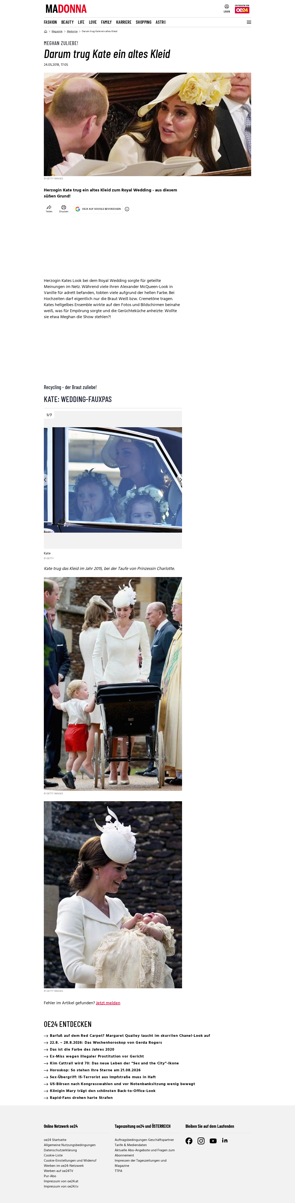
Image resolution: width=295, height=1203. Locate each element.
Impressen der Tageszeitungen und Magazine (141, 1163)
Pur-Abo (50, 1176)
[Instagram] (201, 1140)
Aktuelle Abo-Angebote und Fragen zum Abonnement (145, 1153)
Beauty (67, 22)
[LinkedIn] (225, 1140)
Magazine (57, 31)
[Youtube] (213, 1140)
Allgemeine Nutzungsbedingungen (70, 1145)
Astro (161, 22)
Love (93, 22)
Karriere (124, 22)
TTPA (118, 1171)
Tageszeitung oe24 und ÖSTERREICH (143, 1126)
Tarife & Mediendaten (131, 1145)
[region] (113, 486)
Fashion (50, 22)
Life (81, 22)
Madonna (72, 31)
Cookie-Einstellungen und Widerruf (70, 1161)
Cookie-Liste (53, 1155)
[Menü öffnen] (248, 22)
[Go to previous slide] (44, 480)
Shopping (143, 22)
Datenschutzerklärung (60, 1150)
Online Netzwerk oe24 (61, 1126)
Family (106, 22)
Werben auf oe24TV (58, 1171)
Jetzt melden (108, 1003)
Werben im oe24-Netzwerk (64, 1166)
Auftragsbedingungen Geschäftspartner (144, 1140)
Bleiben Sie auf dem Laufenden (210, 1126)
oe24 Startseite (55, 1140)
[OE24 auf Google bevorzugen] (127, 209)
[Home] (45, 31)
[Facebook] (189, 1140)
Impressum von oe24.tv (61, 1186)
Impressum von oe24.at (61, 1181)
